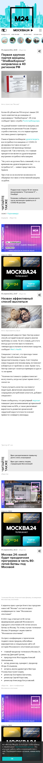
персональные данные (24, 747)
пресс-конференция (17, 685)
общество (13, 218)
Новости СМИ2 (6, 255)
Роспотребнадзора (31, 121)
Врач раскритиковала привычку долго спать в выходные (24, 456)
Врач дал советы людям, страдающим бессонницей (21, 462)
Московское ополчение (9, 688)
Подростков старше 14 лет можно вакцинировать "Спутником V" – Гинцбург (24, 192)
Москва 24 (21, 30)
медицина (4, 218)
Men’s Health (15, 349)
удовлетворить (32, 139)
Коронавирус (13, 213)
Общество (22, 50)
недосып (36, 400)
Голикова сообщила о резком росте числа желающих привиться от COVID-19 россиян (25, 200)
